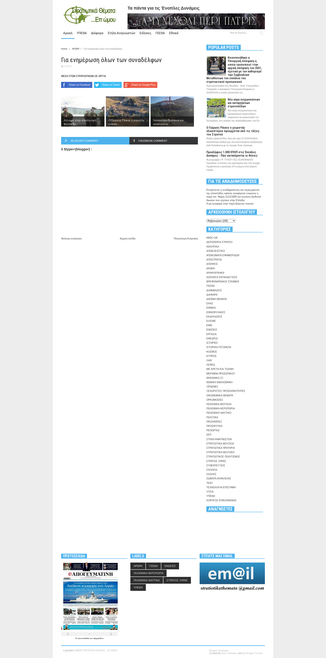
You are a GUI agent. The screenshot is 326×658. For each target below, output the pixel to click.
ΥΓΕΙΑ (210, 491)
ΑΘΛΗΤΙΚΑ (212, 246)
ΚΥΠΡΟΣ (211, 356)
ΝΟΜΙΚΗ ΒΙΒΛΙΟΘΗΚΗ (219, 382)
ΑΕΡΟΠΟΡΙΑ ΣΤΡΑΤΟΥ (219, 242)
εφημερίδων (99, 638)
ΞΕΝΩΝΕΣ (212, 386)
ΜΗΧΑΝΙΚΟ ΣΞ (214, 378)
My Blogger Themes (252, 653)
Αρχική (67, 33)
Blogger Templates (218, 650)
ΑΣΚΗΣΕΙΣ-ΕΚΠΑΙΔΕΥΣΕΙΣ (221, 277)
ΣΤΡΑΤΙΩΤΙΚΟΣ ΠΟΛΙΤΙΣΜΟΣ (223, 456)
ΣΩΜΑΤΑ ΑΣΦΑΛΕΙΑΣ (218, 478)
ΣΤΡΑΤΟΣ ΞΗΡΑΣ (216, 461)
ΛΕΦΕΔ (210, 364)
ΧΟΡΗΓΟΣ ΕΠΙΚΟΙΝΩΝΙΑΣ (221, 500)
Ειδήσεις (145, 33)
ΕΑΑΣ (209, 303)
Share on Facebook (79, 84)
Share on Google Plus (143, 84)
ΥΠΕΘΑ (82, 33)
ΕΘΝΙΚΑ (211, 307)
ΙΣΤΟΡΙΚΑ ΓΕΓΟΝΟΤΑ (218, 347)
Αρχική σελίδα (127, 238)
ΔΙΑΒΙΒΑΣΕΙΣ (214, 290)
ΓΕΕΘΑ (160, 33)
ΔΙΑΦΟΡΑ (212, 294)
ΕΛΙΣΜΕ (211, 321)
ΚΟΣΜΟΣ (211, 351)
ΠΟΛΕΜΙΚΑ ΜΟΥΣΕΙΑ (218, 404)
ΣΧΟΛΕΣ (211, 474)
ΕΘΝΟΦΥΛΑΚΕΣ (215, 312)
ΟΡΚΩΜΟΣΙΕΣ (214, 399)
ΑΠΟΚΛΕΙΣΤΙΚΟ (215, 251)
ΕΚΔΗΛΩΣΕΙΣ (214, 316)
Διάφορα (97, 33)
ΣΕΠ (208, 434)
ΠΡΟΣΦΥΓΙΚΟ (214, 426)
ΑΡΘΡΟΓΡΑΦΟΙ (215, 272)
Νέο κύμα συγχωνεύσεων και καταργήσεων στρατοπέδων (244, 103)
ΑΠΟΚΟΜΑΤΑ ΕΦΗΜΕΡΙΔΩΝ (222, 255)
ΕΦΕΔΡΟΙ (212, 338)
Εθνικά (173, 33)
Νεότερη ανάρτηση (71, 238)
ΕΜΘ (209, 325)
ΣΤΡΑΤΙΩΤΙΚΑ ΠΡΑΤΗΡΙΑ (220, 448)
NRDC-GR (212, 237)
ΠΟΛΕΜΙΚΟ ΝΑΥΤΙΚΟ (218, 412)
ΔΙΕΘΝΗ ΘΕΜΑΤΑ (216, 299)
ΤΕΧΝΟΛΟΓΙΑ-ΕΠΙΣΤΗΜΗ (221, 487)
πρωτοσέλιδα (84, 638)
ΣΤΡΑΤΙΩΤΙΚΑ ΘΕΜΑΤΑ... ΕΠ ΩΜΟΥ (100, 650)
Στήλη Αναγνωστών (121, 33)
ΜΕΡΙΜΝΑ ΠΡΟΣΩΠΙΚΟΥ (220, 373)
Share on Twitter (111, 84)
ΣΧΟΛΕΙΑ (211, 469)
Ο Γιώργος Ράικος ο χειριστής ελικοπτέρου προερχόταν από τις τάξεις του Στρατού (232, 131)
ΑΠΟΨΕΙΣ (212, 264)
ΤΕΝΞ (209, 483)
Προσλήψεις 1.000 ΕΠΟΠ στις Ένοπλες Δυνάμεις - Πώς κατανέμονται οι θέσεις (232, 153)
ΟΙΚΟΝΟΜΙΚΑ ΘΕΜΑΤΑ (219, 395)
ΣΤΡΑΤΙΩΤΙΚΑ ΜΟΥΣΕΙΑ (220, 443)
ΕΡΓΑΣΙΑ (211, 334)
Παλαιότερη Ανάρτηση (186, 238)
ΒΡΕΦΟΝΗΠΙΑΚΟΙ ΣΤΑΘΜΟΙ (222, 281)
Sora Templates (229, 653)
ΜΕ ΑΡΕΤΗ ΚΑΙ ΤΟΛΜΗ (220, 369)
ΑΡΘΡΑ (67, 66)
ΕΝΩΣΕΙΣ (211, 329)
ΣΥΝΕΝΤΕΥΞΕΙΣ (215, 465)
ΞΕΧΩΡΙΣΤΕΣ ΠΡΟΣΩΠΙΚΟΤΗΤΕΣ (225, 391)
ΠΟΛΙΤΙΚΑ (212, 417)
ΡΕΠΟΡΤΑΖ (213, 430)
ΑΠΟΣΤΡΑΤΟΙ (214, 259)
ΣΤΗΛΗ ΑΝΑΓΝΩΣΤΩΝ (219, 439)
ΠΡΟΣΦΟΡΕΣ (214, 421)
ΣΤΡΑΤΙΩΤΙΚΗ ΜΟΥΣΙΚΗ (220, 452)
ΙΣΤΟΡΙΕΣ (212, 342)
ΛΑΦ (209, 360)
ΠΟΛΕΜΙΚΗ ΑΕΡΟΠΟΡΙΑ (220, 408)
